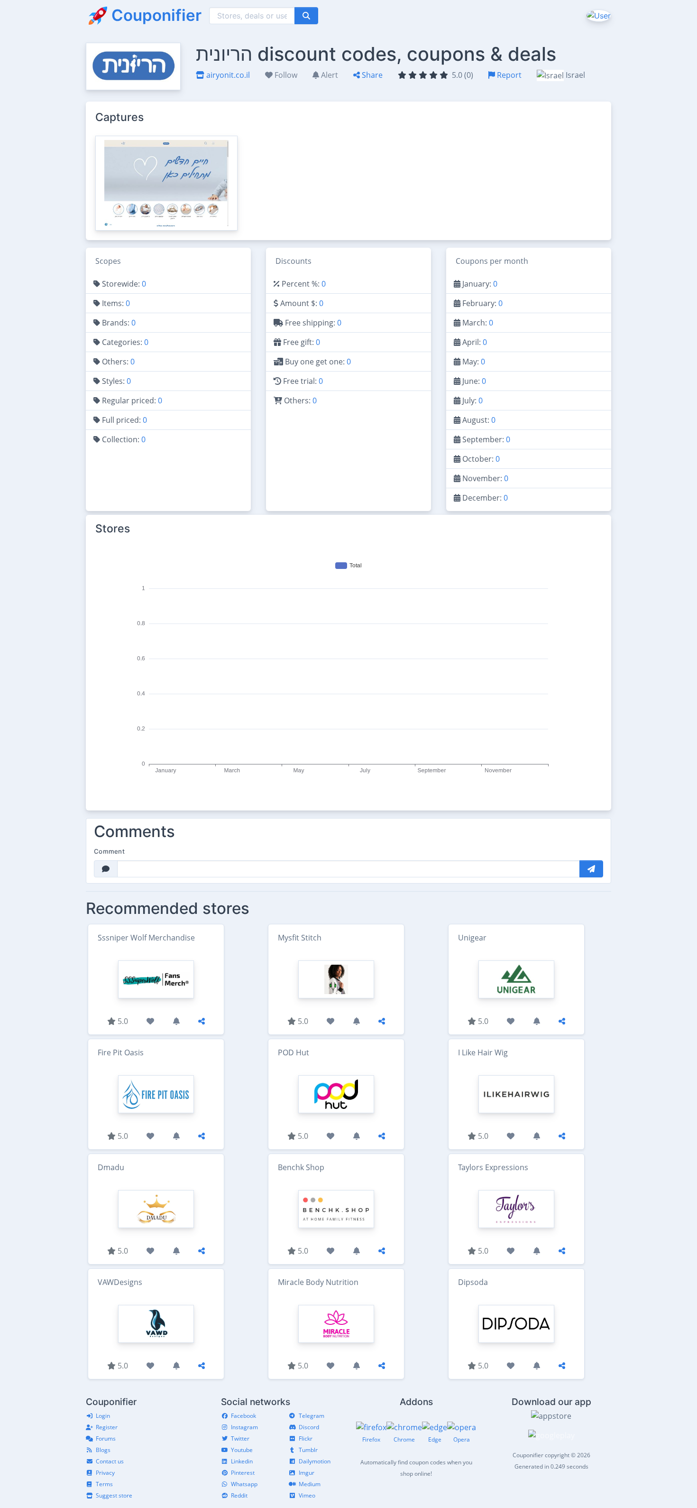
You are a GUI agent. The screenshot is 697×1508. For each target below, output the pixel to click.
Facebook (243, 1416)
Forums (106, 1438)
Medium (310, 1484)
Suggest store (114, 1495)
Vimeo (307, 1495)
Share (371, 75)
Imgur (306, 1473)
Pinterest (243, 1473)
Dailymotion (314, 1461)
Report (508, 75)
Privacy (105, 1473)
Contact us (110, 1461)
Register (107, 1427)
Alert (328, 75)
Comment (109, 851)
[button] (597, 15)
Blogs (103, 1450)
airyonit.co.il (227, 75)
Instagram (244, 1427)
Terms (104, 1484)
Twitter (240, 1438)
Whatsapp (244, 1484)
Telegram (311, 1416)
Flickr (305, 1438)
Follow (285, 75)
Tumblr (308, 1450)
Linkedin (242, 1461)
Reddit (239, 1495)
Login (103, 1416)
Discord (309, 1427)
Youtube (242, 1450)
